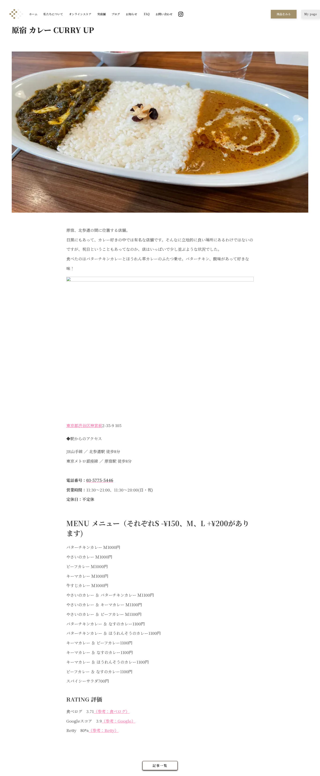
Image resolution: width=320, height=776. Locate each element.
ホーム (33, 14)
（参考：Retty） (104, 730)
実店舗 (101, 14)
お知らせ (131, 14)
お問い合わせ (164, 14)
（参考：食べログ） (112, 711)
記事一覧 (160, 765)
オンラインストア (80, 14)
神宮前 (96, 425)
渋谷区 (84, 425)
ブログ (116, 14)
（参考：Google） (118, 721)
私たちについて (53, 14)
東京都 (72, 425)
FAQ (146, 14)
